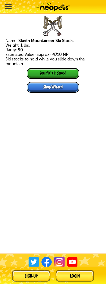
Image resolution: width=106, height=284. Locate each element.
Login (75, 276)
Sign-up (31, 276)
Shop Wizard (53, 86)
